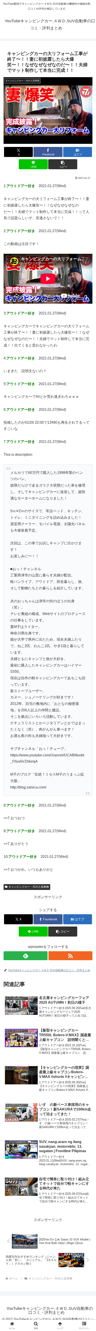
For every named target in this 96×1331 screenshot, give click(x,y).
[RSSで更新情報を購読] (70, 955)
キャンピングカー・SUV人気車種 (28, 886)
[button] (62, 164)
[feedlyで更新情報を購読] (26, 955)
